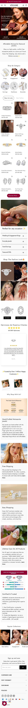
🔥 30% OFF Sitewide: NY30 (14, 1)
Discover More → (13, 196)
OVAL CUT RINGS (21, 317)
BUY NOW (7, 317)
